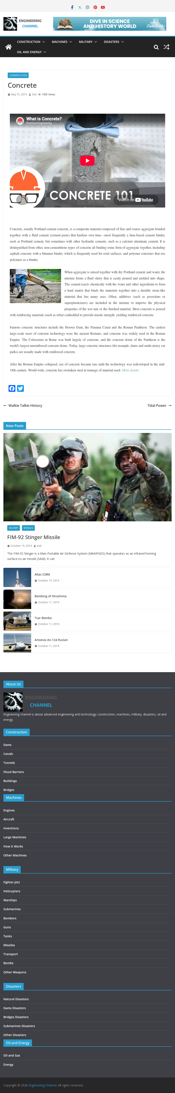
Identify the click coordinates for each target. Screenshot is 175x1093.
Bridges (8, 790)
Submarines (12, 909)
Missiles (28, 527)
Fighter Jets (11, 882)
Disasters (111, 42)
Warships (10, 900)
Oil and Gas (11, 1055)
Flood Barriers (13, 772)
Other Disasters (14, 1035)
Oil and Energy (29, 52)
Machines (59, 42)
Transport (10, 954)
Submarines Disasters (19, 1026)
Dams (7, 745)
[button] (42, 42)
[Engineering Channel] (8, 47)
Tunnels (9, 763)
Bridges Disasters (16, 1017)
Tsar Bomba (43, 618)
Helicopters (11, 891)
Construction (28, 42)
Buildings (10, 781)
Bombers (9, 918)
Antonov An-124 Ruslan (51, 640)
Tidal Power (156, 405)
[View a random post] (166, 47)
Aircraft (8, 819)
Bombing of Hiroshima (51, 596)
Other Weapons (14, 972)
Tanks (7, 936)
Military (85, 42)
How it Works (13, 846)
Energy (8, 1064)
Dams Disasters (14, 1008)
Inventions (11, 828)
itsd (34, 94)
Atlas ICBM (42, 574)
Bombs (8, 963)
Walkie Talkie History (25, 405)
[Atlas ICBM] (17, 577)
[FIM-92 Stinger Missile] (87, 477)
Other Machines (15, 855)
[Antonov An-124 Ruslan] (17, 643)
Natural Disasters (16, 999)
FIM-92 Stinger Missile (33, 537)
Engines (9, 810)
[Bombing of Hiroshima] (17, 599)
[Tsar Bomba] (17, 621)
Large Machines (14, 837)
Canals (8, 754)
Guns (7, 927)
